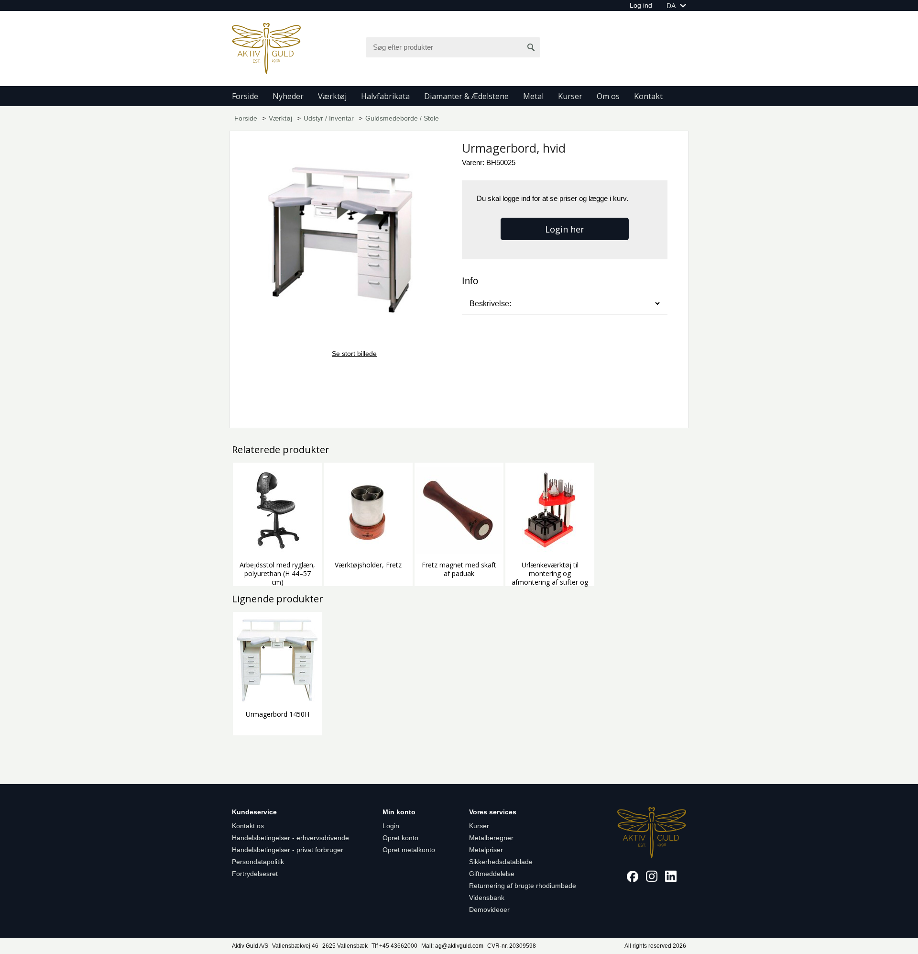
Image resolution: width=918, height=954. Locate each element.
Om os (608, 96)
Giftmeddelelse (491, 873)
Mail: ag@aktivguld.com (452, 946)
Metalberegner (491, 838)
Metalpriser (486, 850)
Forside (245, 96)
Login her (564, 229)
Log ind (641, 5)
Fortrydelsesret (255, 873)
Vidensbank (486, 897)
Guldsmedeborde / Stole (402, 118)
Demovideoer (489, 909)
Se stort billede (354, 353)
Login (390, 826)
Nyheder (288, 96)
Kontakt (648, 96)
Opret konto (400, 838)
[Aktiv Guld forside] (266, 48)
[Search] (531, 47)
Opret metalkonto (408, 850)
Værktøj (332, 96)
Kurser (570, 96)
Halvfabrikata (385, 96)
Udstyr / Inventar (329, 118)
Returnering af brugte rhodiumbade (522, 885)
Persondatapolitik (258, 861)
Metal (533, 96)
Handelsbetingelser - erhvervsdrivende (290, 838)
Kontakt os (248, 826)
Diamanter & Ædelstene (466, 96)
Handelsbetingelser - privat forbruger (287, 850)
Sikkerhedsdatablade (501, 861)
